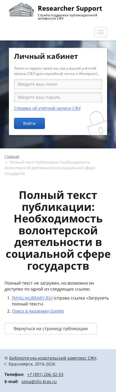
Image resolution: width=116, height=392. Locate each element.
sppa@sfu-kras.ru (39, 381)
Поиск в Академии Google (38, 311)
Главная (11, 156)
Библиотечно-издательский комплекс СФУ (52, 358)
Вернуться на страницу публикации (51, 328)
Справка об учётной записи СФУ (47, 108)
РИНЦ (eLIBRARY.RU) (32, 298)
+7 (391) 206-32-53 (45, 374)
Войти (29, 123)
